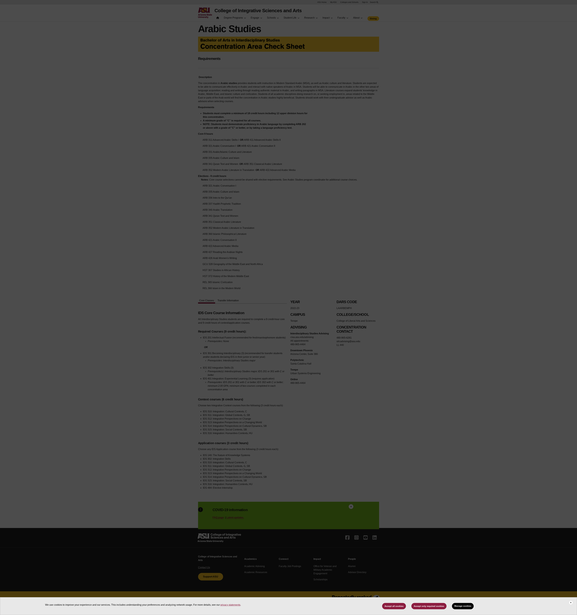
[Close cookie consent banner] (571, 603)
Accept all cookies (394, 606)
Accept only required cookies (429, 606)
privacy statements (230, 605)
